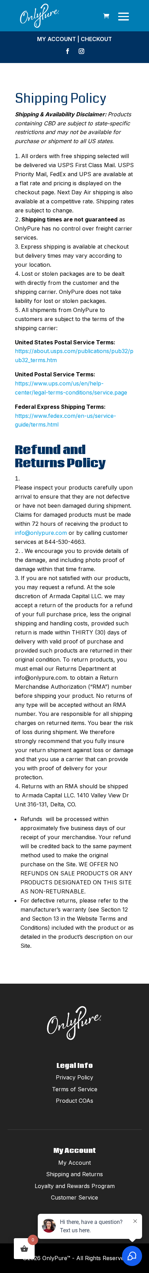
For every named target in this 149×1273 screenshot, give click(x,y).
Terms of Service (74, 1089)
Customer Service (74, 1197)
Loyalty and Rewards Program (75, 1185)
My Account (56, 39)
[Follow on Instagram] (81, 51)
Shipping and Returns (74, 1174)
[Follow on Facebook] (67, 51)
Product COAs (74, 1100)
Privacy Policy (74, 1077)
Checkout (96, 39)
